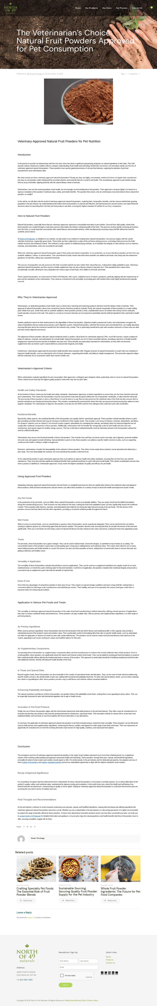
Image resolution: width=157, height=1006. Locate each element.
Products (109, 960)
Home (108, 957)
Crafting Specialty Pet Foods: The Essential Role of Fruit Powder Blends (35, 891)
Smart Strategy (36, 74)
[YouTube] (116, 973)
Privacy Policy (92, 1000)
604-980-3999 (26, 980)
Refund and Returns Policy (75, 1000)
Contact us (110, 963)
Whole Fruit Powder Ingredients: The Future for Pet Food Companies (120, 891)
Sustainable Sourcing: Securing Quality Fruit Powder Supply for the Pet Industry (78, 891)
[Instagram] (109, 973)
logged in (30, 917)
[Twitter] (105, 973)
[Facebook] (102, 973)
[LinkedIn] (113, 973)
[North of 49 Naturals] (10, 8)
